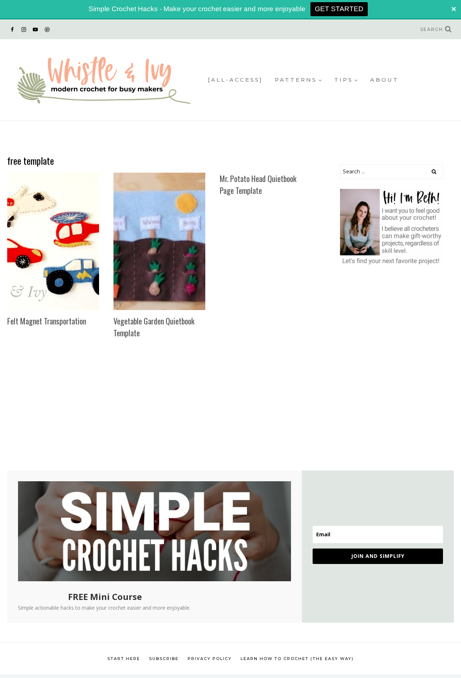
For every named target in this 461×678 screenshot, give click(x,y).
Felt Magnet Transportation (46, 321)
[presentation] (53, 241)
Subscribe (164, 658)
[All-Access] (235, 79)
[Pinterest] (47, 29)
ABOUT (384, 79)
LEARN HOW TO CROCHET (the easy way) (297, 658)
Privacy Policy (210, 658)
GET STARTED (339, 9)
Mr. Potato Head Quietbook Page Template (258, 184)
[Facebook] (12, 29)
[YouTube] (35, 29)
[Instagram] (24, 29)
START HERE (123, 658)
